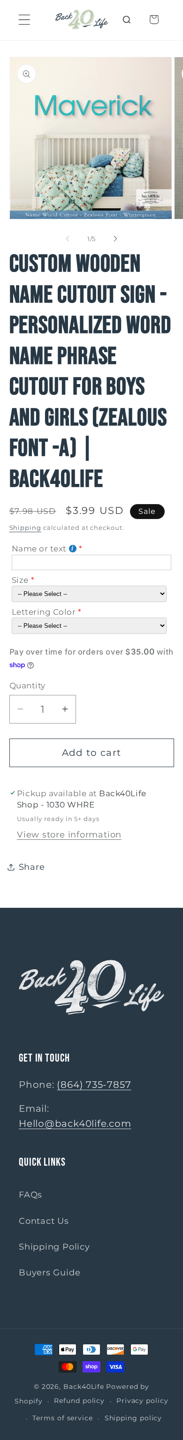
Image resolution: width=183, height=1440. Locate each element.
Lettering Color (44, 612)
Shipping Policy (54, 1246)
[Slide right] (115, 238)
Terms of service (62, 1418)
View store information (69, 834)
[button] (24, 19)
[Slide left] (67, 238)
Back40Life (83, 1386)
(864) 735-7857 (94, 1084)
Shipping (25, 527)
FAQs (30, 1194)
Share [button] (32, 866)
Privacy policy (142, 1400)
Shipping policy (133, 1418)
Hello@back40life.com (75, 1123)
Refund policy (79, 1400)
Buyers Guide (49, 1272)
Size (20, 580)
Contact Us (44, 1220)
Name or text (39, 548)
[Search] (127, 19)
